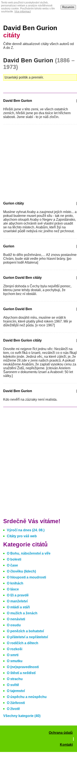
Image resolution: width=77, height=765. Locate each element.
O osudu (14, 625)
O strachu (15, 679)
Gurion (8, 246)
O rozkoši (14, 649)
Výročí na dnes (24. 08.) (25, 530)
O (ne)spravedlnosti (23, 667)
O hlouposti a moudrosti (26, 577)
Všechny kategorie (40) (21, 716)
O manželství (17, 601)
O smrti (12, 655)
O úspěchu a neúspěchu (27, 697)
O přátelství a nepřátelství (27, 637)
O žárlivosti (16, 703)
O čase (12, 565)
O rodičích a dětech (22, 643)
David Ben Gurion (17, 100)
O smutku (14, 661)
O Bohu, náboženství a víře (28, 553)
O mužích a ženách (22, 613)
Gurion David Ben (17, 309)
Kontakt (66, 744)
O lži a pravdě (18, 595)
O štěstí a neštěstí (21, 673)
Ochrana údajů (61, 732)
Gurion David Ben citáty (22, 277)
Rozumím (68, 7)
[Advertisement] (39, 162)
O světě (13, 685)
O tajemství (16, 691)
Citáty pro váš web (22, 536)
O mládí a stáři (18, 607)
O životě (13, 709)
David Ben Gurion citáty (22, 340)
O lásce (13, 589)
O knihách (15, 583)
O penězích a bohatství (25, 631)
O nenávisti (16, 619)
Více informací (22, 11)
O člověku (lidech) (21, 571)
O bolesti (14, 559)
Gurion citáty (13, 203)
